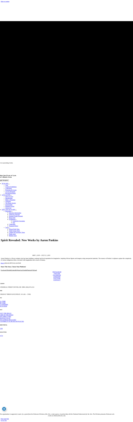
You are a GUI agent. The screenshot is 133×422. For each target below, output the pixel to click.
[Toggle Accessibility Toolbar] (4, 409)
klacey (2, 263)
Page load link (5, 419)
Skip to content (5, 1)
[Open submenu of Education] (12, 211)
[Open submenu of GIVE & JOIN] (11, 195)
